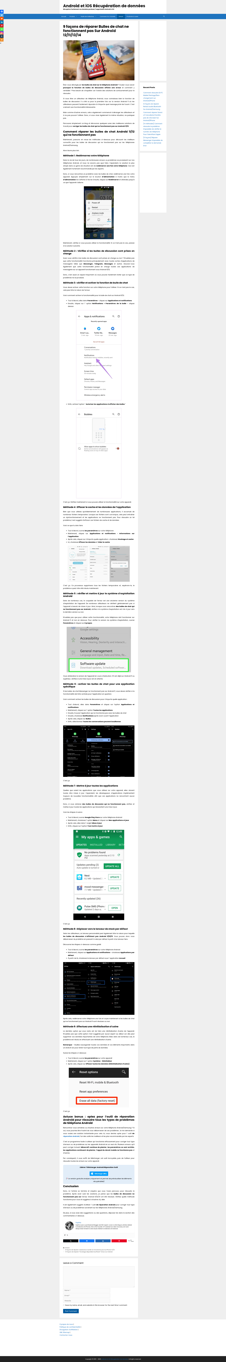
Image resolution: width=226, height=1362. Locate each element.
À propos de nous (66, 1324)
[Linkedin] (2, 22)
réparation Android (71, 1136)
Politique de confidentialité (70, 1327)
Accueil (63, 16)
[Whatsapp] (2, 29)
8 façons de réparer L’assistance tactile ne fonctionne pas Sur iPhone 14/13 (90, 1250)
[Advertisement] (153, 50)
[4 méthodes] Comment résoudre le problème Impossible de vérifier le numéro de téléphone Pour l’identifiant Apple (152, 129)
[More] (2, 40)
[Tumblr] (2, 36)
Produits (72, 16)
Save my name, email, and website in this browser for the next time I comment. (96, 1305)
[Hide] (0, 43)
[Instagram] (2, 32)
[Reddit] (2, 18)
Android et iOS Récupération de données (104, 6)
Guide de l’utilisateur (87, 16)
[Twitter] (67, 1235)
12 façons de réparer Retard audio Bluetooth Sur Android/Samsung (152, 106)
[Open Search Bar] (164, 16)
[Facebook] (65, 1235)
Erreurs (121, 16)
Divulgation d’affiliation (68, 1330)
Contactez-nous (66, 1335)
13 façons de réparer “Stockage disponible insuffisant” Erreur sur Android (88, 1252)
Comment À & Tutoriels (107, 16)
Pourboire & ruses (132, 16)
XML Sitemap (64, 1332)
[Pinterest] (2, 25)
